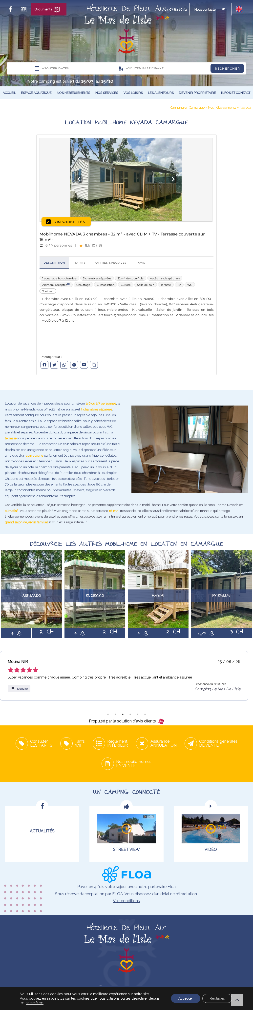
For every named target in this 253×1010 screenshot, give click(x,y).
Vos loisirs (133, 93)
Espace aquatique (36, 93)
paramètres (34, 1003)
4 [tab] (130, 714)
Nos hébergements (73, 93)
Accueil (9, 93)
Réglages (217, 998)
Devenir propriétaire (197, 93)
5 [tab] (137, 714)
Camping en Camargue (187, 107)
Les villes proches (158, 114)
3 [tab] (122, 714)
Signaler (23, 688)
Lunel (155, 103)
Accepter (185, 998)
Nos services (106, 93)
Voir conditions (126, 900)
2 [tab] (115, 714)
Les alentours (161, 93)
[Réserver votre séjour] (23, 9)
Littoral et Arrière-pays (159, 130)
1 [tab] (107, 714)
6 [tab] (145, 714)
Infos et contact (235, 93)
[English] (239, 11)
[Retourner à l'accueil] (126, 29)
